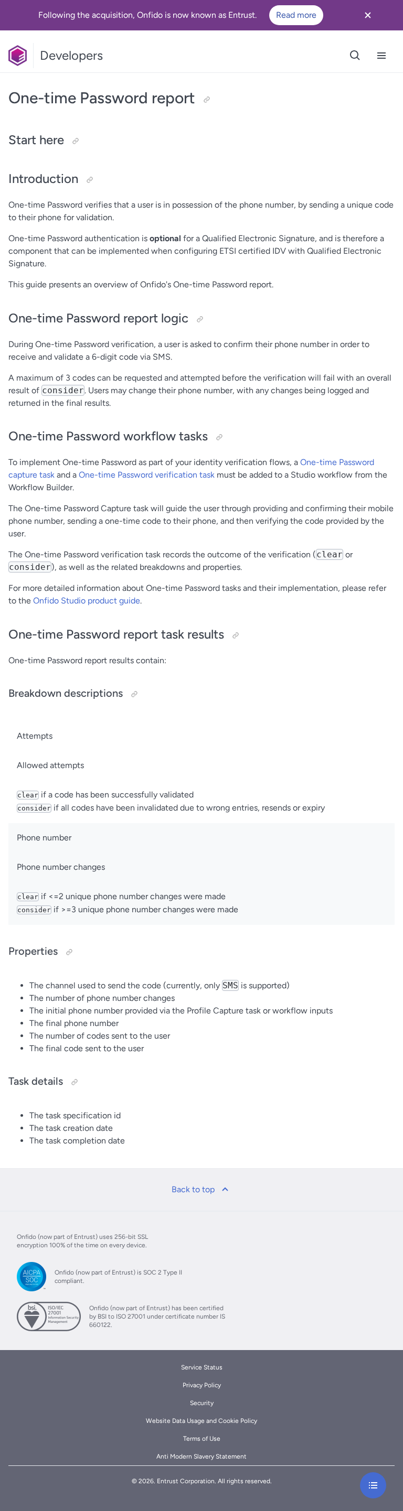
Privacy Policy (202, 1385)
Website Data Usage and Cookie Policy (201, 1420)
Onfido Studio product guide (86, 601)
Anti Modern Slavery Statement (201, 1456)
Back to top (193, 1189)
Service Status (201, 1367)
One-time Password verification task (147, 475)
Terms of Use (201, 1438)
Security (202, 1403)
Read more (296, 15)
